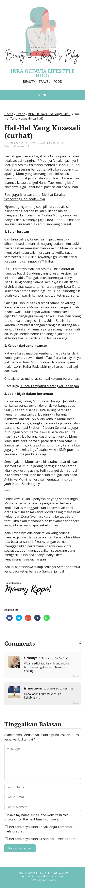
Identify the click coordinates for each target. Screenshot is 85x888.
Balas (76, 676)
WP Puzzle (49, 880)
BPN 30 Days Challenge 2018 (49, 114)
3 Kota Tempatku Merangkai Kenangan (49, 386)
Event (20, 114)
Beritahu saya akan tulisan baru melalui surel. (43, 839)
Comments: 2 (21, 146)
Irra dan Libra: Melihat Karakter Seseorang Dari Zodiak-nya (35, 196)
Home (8, 114)
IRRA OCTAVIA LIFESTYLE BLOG (37, 873)
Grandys (30, 658)
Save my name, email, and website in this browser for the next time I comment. (36, 817)
